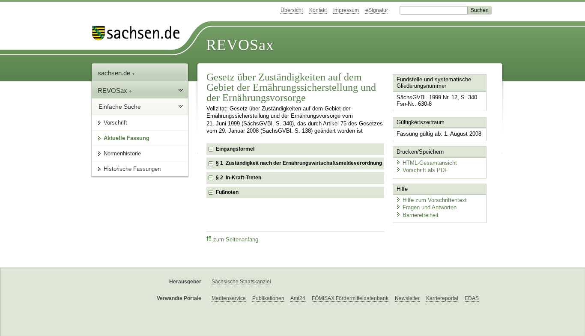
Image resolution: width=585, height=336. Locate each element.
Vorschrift (115, 122)
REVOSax (240, 45)
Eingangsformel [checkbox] (235, 149)
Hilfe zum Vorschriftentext (435, 200)
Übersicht (292, 10)
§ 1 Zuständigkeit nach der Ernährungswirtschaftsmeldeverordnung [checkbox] (299, 163)
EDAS (472, 298)
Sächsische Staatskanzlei (241, 282)
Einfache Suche (119, 106)
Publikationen (268, 298)
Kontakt (318, 10)
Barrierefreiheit (421, 215)
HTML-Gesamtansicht (430, 163)
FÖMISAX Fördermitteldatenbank (350, 298)
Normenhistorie (122, 153)
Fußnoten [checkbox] (227, 192)
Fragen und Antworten (430, 207)
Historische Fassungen (132, 169)
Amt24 (297, 298)
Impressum (346, 10)
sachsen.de (115, 73)
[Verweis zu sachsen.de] (139, 33)
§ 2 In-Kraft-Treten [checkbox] (238, 178)
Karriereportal (442, 298)
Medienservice (229, 298)
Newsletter (407, 298)
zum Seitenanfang (235, 240)
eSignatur (376, 10)
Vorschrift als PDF (425, 170)
